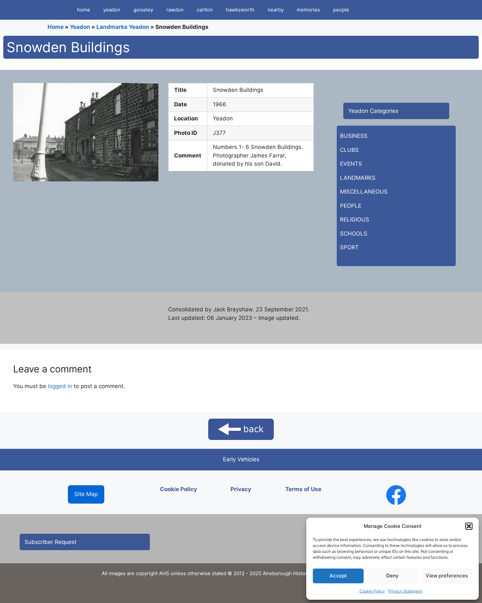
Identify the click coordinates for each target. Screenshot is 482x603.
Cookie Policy (372, 591)
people (341, 10)
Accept (338, 575)
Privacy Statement (405, 591)
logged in (60, 386)
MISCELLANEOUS (364, 191)
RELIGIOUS (354, 219)
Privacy (241, 489)
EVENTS (351, 163)
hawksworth (240, 10)
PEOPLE (350, 205)
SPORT (349, 247)
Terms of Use (303, 489)
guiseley (143, 10)
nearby (276, 10)
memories (308, 10)
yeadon (111, 10)
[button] (469, 526)
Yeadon (80, 27)
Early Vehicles (241, 459)
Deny (392, 575)
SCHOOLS (353, 233)
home (83, 10)
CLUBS (349, 150)
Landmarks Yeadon (122, 27)
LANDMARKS (357, 178)
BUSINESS (354, 136)
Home (56, 27)
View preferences (447, 575)
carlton (205, 10)
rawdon (175, 10)
